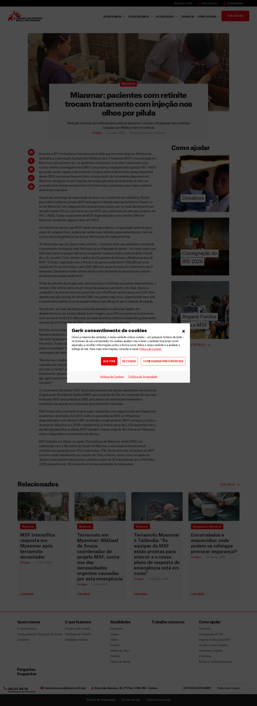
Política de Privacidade (142, 377)
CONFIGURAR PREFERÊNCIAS (163, 361)
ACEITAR (109, 361)
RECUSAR (129, 361)
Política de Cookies (150, 349)
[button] (184, 331)
